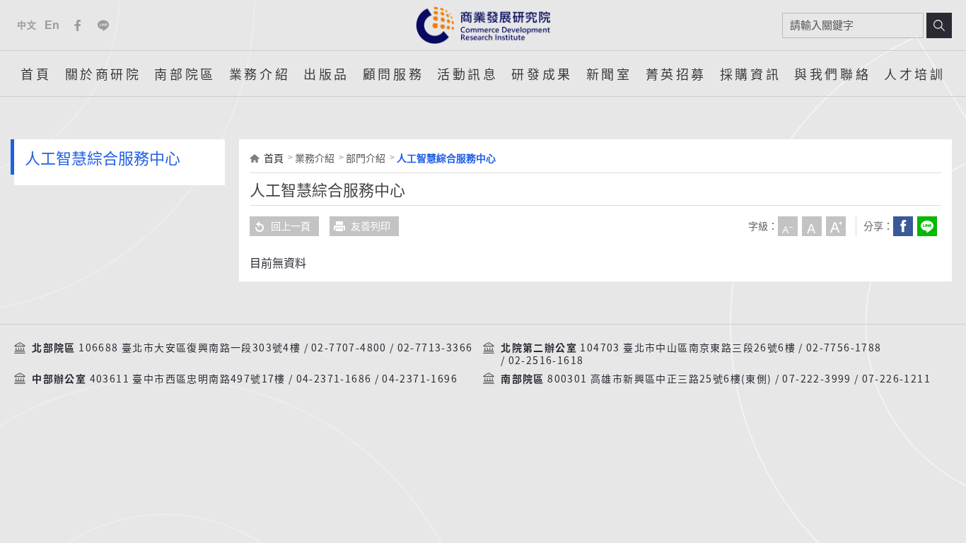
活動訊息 (467, 73)
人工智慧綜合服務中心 (446, 158)
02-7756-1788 (844, 347)
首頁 (36, 73)
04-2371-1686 (334, 379)
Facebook (78, 25)
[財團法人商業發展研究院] (483, 25)
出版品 (326, 73)
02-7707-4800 (349, 347)
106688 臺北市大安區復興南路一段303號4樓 (189, 347)
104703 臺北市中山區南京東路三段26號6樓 (688, 347)
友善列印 (370, 226)
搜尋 (939, 25)
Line (103, 25)
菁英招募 (676, 73)
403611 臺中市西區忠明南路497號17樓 (188, 379)
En (53, 25)
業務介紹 (259, 73)
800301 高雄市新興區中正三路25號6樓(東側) (659, 379)
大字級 (836, 226)
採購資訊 (750, 73)
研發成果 (541, 73)
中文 (26, 25)
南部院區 (184, 73)
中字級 (812, 226)
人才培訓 (914, 73)
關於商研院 (103, 73)
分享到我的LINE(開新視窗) (927, 226)
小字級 (788, 226)
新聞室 (609, 73)
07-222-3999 (816, 379)
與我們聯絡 (832, 73)
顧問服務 (393, 73)
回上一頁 (290, 226)
